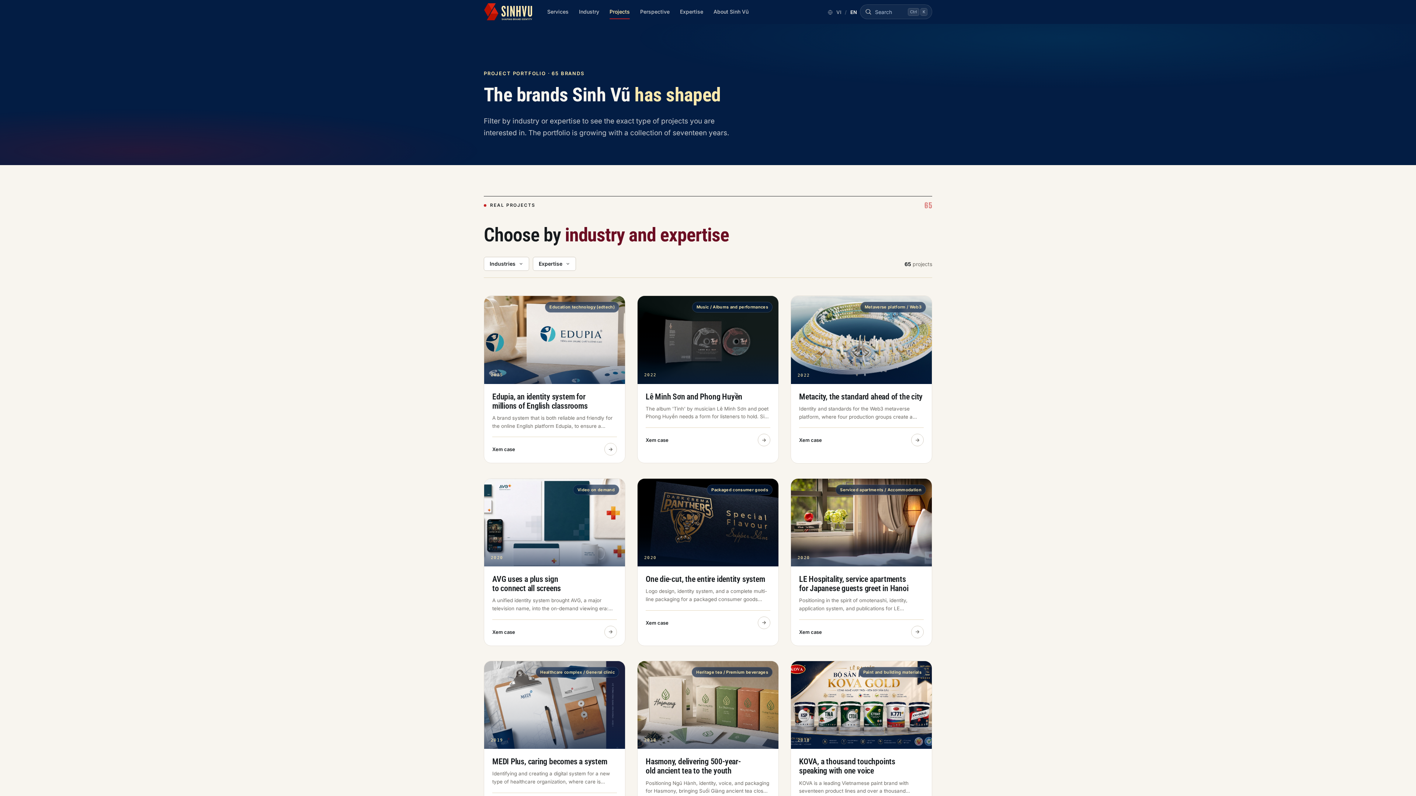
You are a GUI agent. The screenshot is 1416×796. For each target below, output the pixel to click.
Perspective (655, 11)
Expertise (691, 11)
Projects (620, 11)
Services (558, 11)
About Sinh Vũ (731, 11)
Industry (589, 11)
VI (838, 12)
